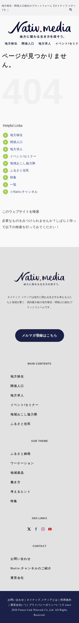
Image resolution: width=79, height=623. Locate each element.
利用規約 (65, 599)
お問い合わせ (16, 599)
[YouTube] (50, 529)
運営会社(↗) (18, 604)
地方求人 (16, 149)
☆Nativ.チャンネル (24, 191)
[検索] (72, 10)
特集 (13, 177)
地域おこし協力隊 (22, 163)
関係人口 (16, 142)
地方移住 (16, 135)
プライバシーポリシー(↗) (45, 604)
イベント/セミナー (23, 156)
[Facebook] (36, 529)
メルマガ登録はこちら (39, 335)
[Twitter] (29, 529)
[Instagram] (43, 529)
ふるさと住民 (19, 170)
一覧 (13, 184)
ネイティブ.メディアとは (42, 599)
